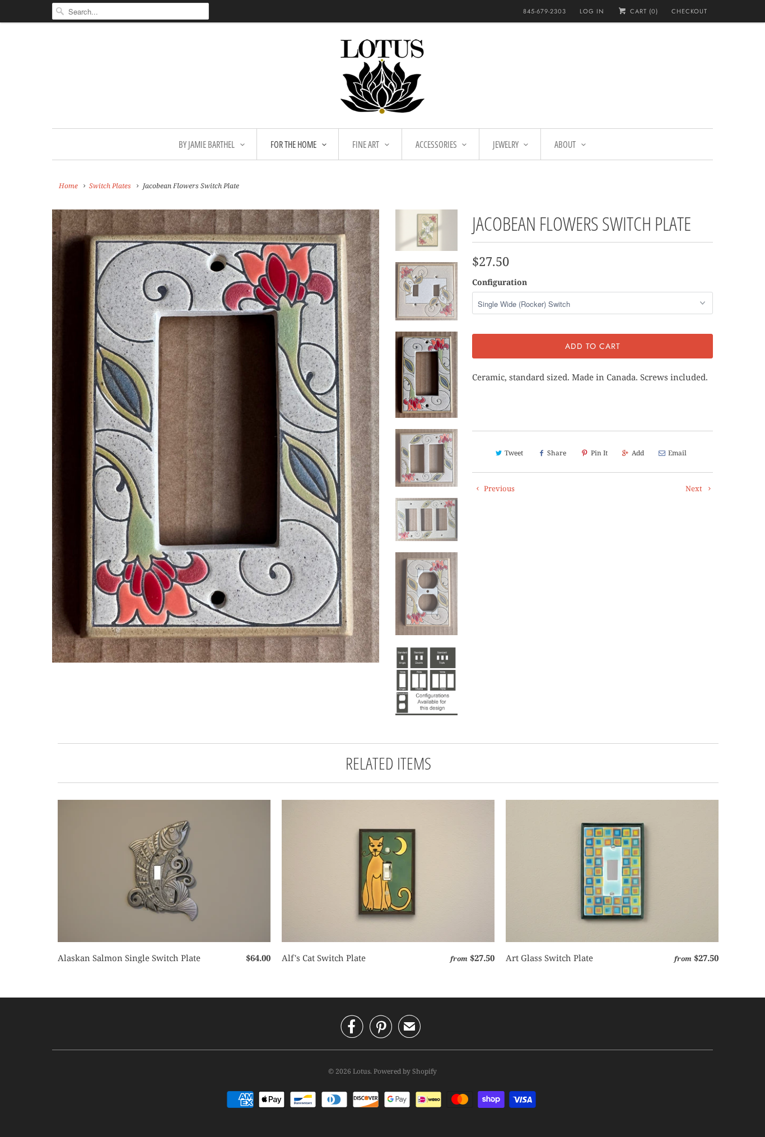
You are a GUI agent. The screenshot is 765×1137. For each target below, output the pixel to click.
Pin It (599, 453)
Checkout (689, 11)
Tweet (514, 453)
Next (694, 488)
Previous (498, 488)
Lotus (361, 1071)
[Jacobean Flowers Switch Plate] (215, 436)
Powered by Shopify (405, 1071)
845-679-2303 (544, 11)
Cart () (643, 11)
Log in (592, 11)
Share (556, 453)
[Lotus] (382, 78)
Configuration (499, 282)
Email (677, 453)
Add (638, 453)
